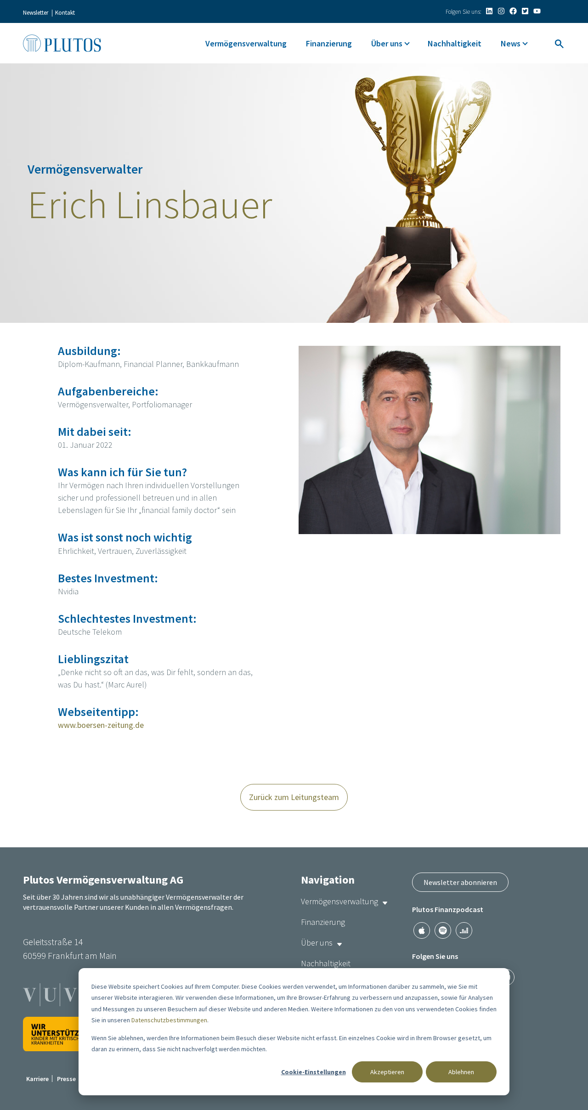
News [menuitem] (510, 43)
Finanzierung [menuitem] (329, 43)
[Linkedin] (489, 11)
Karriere (37, 1079)
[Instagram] (501, 11)
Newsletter (35, 13)
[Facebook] (513, 11)
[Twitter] (525, 11)
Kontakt (65, 13)
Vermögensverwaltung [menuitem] (246, 43)
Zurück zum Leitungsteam (294, 797)
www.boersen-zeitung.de (101, 725)
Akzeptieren (387, 1072)
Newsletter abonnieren (460, 882)
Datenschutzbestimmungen (169, 1020)
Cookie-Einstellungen (313, 1072)
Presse (66, 1079)
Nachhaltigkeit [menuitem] (454, 43)
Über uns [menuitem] (386, 43)
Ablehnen (461, 1072)
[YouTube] (537, 11)
